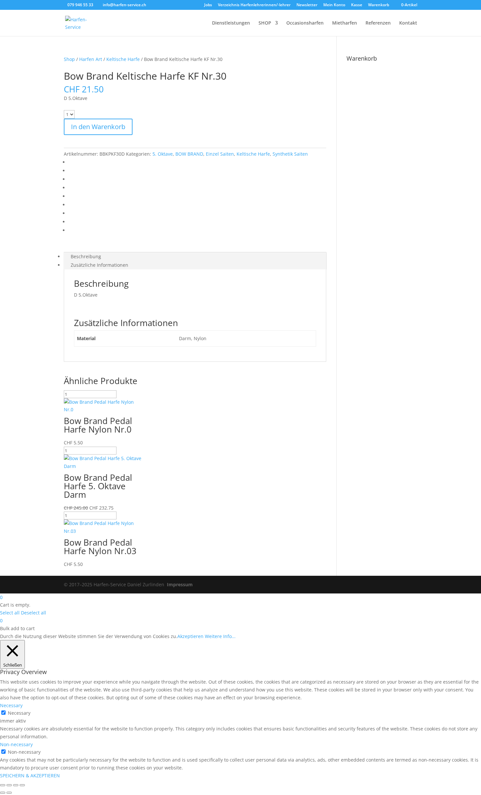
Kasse (356, 5)
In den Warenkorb (98, 126)
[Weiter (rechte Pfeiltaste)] (9, 793)
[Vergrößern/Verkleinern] (2, 785)
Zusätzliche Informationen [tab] (99, 265)
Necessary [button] (11, 705)
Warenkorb (378, 5)
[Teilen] (15, 785)
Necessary (19, 713)
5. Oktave (162, 154)
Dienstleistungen (231, 23)
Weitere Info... (220, 636)
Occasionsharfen (305, 23)
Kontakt (408, 23)
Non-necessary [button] (16, 744)
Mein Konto (334, 5)
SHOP (264, 23)
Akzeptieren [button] (190, 636)
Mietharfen (344, 23)
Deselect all (33, 613)
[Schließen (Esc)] (22, 785)
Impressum (180, 584)
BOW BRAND (189, 154)
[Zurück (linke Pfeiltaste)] (2, 793)
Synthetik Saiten (290, 154)
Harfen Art (90, 59)
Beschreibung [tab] (86, 256)
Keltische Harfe (123, 59)
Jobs (208, 5)
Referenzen (378, 23)
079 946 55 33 (80, 5)
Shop (69, 59)
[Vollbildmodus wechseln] (9, 785)
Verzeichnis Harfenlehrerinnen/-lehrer (254, 5)
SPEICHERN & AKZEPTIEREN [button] (30, 775)
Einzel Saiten (220, 154)
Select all (10, 613)
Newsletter (306, 5)
